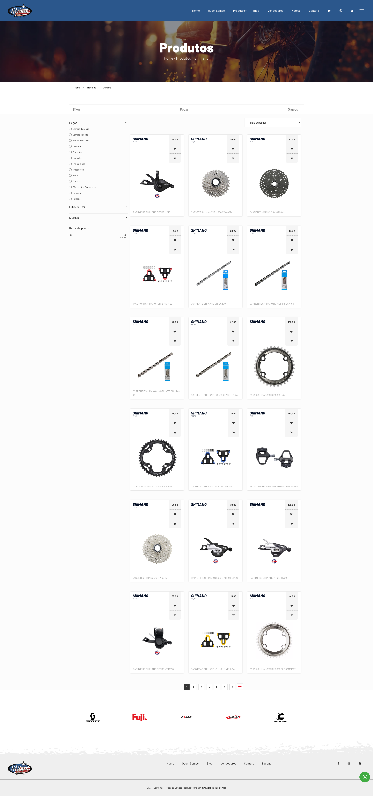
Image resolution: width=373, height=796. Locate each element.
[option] (92, 717)
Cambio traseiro (80, 134)
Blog (256, 10)
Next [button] (306, 713)
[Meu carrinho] (329, 10)
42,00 (233, 322)
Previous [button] (67, 713)
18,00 (175, 230)
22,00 (233, 230)
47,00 (292, 139)
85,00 (175, 139)
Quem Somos (216, 10)
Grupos (293, 109)
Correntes (77, 152)
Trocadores (78, 169)
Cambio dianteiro (81, 128)
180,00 (291, 413)
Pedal (75, 175)
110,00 (233, 139)
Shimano (202, 58)
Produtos (239, 10)
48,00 (175, 322)
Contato (314, 10)
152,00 (291, 322)
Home (196, 10)
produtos (91, 87)
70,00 (233, 504)
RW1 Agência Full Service (214, 787)
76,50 (175, 504)
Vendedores (275, 10)
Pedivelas (77, 158)
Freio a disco (79, 163)
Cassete (77, 146)
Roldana (77, 198)
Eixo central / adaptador (84, 187)
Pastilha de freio (81, 140)
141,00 (291, 596)
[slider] (71, 235)
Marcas (296, 10)
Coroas (76, 181)
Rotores (77, 192)
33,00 (292, 230)
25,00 (175, 413)
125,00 (291, 504)
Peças (184, 109)
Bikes (77, 109)
